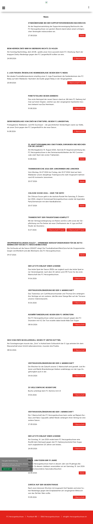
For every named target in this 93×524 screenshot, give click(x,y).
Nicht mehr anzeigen (23, 469)
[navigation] (89, 8)
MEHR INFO (6, 469)
